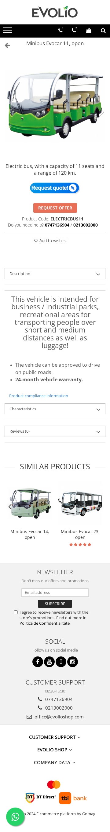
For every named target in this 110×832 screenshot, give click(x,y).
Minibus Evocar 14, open (29, 534)
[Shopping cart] (89, 30)
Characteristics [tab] (22, 409)
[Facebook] (37, 661)
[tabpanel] (55, 106)
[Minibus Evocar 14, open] (30, 503)
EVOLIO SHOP (52, 750)
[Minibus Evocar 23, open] (80, 503)
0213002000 (58, 708)
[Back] (4, 45)
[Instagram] (72, 661)
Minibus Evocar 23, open (80, 534)
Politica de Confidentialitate (45, 623)
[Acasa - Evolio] (55, 12)
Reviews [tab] (19, 431)
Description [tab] (19, 273)
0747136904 (58, 699)
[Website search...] (103, 30)
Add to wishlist (52, 240)
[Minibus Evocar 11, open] (55, 106)
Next (100, 112)
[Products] (8, 32)
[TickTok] (61, 661)
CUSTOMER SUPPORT (53, 737)
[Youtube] (49, 661)
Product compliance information (38, 395)
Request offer (55, 208)
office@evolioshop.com (58, 717)
